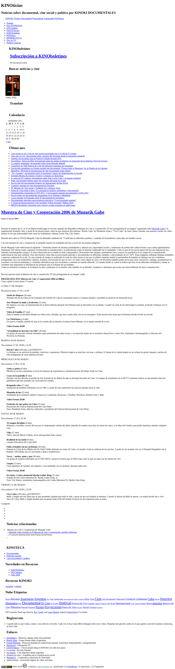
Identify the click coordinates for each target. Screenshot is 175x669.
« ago (8, 142)
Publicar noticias (14, 43)
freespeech (11, 645)
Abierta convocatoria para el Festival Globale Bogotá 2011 (36, 158)
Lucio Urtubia (140, 603)
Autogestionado (69, 599)
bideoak (81, 599)
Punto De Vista (69, 607)
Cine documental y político (18, 558)
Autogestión (49, 18)
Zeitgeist (99, 607)
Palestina (16, 607)
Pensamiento (37, 18)
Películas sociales (14, 556)
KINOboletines (13, 33)
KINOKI (9, 18)
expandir (9, 586)
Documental (26, 18)
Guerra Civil (105, 603)
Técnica (17, 18)
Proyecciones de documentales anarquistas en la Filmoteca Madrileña (40, 195)
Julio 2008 (15, 575)
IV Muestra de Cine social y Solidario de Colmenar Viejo (35, 188)
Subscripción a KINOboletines (38, 55)
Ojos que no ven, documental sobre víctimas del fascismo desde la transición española (48, 156)
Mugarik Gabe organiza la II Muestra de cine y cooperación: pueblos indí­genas (43, 532)
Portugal (31, 607)
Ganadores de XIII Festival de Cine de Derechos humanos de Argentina (42, 166)
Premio (40, 607)
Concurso (120, 599)
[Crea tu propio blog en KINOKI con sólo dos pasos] (13, 648)
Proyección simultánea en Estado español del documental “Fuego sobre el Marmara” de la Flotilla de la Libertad (59, 168)
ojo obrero (11, 653)
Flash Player (72, 612)
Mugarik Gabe (158, 228)
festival (65, 603)
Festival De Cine (80, 603)
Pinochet (24, 607)
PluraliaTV (11, 657)
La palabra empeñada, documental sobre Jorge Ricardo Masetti (38, 163)
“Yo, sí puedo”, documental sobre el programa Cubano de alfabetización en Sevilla (46, 173)
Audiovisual (58, 599)
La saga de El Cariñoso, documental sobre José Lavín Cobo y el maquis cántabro (46, 178)
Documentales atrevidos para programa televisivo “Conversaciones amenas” (43, 200)
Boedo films (12, 640)
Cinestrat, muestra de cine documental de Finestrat (32, 185)
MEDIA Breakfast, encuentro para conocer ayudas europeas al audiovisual (43, 205)
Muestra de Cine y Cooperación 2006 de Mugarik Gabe (52, 212)
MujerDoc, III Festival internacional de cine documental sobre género (41, 171)
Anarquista (27, 599)
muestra (157, 603)
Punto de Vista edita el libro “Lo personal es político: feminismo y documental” (45, 190)
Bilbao (87, 599)
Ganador (91, 603)
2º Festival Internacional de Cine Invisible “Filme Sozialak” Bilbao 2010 (42, 203)
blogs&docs (12, 638)
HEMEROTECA (14, 38)
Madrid (149, 603)
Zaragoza (93, 607)
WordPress (72, 666)
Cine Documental (108, 599)
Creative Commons (136, 599)
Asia (51, 599)
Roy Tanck (38, 612)
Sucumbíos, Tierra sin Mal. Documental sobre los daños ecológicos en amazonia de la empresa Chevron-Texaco (59, 161)
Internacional (123, 603)
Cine (98, 599)
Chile (92, 599)
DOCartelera (12, 28)
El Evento (55, 603)
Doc (19, 603)
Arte (48, 599)
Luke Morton (53, 612)
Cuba (151, 599)
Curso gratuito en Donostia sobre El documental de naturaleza (37, 198)
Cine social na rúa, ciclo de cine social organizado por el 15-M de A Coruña (43, 153)
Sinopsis (79, 607)
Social (86, 607)
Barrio (76, 599)
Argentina (40, 599)
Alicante (15, 599)
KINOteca (59, 18)
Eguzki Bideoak (14, 643)
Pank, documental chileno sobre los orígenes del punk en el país (38, 180)
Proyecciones (53, 607)
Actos (7, 599)
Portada (10, 23)
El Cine (45, 603)
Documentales (13, 553)
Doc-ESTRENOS (14, 25)
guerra (97, 603)
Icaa (113, 603)
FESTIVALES (13, 30)
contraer (17, 586)
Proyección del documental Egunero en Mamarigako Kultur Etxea (39, 183)
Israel (132, 603)
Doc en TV (11, 40)
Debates (157, 599)
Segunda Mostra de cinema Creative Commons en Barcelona (37, 176)
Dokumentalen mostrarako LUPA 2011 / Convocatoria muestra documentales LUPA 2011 (49, 193)
